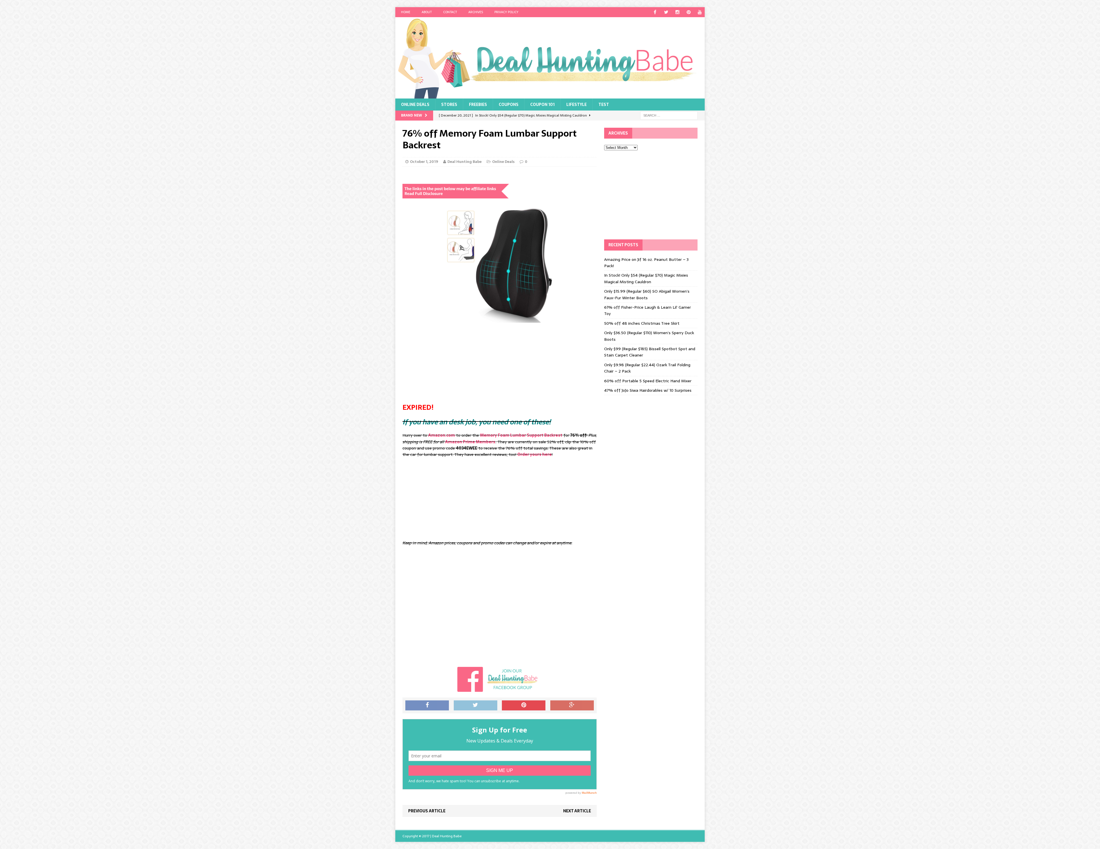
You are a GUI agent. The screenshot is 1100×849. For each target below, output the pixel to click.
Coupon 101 (542, 104)
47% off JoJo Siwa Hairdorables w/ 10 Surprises (648, 390)
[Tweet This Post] (475, 705)
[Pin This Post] (523, 705)
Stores (449, 104)
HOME (405, 12)
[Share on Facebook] (427, 705)
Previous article (426, 811)
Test (603, 104)
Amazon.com (441, 435)
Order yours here (534, 454)
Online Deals (415, 104)
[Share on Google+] (572, 705)
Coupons (508, 104)
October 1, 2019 (424, 162)
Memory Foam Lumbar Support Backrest (521, 435)
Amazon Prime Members (470, 442)
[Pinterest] (688, 12)
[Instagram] (677, 12)
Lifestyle (576, 104)
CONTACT (450, 12)
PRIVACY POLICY (506, 12)
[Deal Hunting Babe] (550, 58)
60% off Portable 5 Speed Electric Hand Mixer (648, 381)
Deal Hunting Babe (464, 162)
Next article (577, 811)
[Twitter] (666, 12)
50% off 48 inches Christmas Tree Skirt (641, 323)
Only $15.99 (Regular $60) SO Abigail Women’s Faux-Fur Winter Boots (647, 294)
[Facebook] (655, 12)
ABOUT (427, 12)
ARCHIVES (475, 12)
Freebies (478, 104)
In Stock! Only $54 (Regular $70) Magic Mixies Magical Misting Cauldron (646, 278)
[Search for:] (669, 115)
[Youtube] (700, 12)
